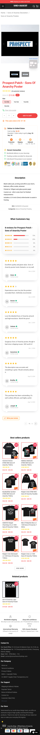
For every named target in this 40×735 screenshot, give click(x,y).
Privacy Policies (6, 671)
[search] (34, 6)
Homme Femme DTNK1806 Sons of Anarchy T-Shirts (8, 463)
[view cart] (37, 6)
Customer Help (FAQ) (8, 698)
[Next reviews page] (36, 423)
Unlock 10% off (4, 726)
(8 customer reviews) (18, 91)
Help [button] (36, 732)
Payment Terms (6, 689)
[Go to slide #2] (25, 74)
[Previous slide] (4, 44)
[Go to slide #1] (15, 74)
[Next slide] (36, 44)
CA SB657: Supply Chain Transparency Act (14, 677)
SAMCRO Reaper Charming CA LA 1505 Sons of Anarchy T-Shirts (10, 525)
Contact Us (5, 695)
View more (20, 568)
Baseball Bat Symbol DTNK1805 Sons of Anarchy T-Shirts (8, 494)
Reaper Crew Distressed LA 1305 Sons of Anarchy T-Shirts (10, 556)
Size (3, 98)
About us (4, 665)
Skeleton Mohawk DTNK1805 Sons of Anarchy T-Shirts (27, 463)
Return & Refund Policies (9, 692)
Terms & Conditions (7, 668)
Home (3, 13)
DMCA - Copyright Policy (9, 674)
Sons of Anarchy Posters (10, 16)
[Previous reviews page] (26, 423)
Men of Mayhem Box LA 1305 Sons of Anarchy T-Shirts (29, 525)
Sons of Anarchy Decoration (17, 13)
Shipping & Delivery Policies (10, 686)
